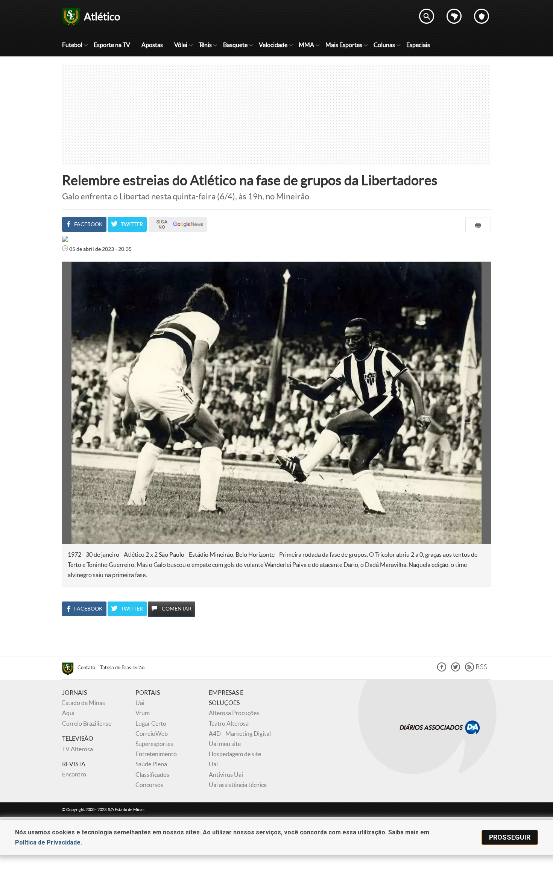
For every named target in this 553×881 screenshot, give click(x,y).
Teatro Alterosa (229, 723)
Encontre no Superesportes (426, 16)
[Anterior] (76, 403)
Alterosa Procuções (234, 712)
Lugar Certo (150, 723)
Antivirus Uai (226, 774)
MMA (306, 44)
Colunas (384, 44)
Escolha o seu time (481, 16)
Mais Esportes (343, 44)
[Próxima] (473, 403)
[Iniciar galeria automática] (80, 278)
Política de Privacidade (48, 842)
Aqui (68, 712)
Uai (139, 702)
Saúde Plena (151, 764)
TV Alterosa (77, 749)
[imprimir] (478, 225)
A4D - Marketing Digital (240, 733)
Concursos (149, 784)
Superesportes (154, 743)
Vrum (142, 712)
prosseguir (509, 837)
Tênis (205, 44)
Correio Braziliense (86, 723)
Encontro (74, 774)
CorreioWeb (151, 733)
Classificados (152, 774)
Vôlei (180, 44)
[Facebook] (441, 669)
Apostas (152, 44)
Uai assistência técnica (238, 784)
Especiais (418, 44)
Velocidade (273, 44)
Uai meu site (225, 743)
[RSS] (476, 669)
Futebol (72, 44)
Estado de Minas (83, 702)
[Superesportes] (69, 670)
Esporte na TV (112, 44)
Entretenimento (156, 753)
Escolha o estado (454, 16)
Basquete (235, 44)
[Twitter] (455, 669)
